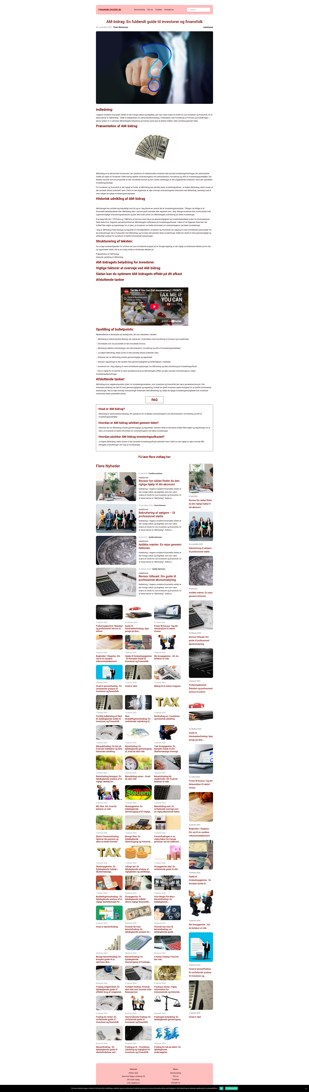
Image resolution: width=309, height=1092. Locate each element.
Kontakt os (169, 9)
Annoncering (139, 9)
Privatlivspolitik (231, 1088)
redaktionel (208, 27)
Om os (150, 9)
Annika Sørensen (155, 537)
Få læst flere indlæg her (154, 457)
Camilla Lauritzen (155, 473)
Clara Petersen (160, 505)
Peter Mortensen (120, 27)
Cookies (158, 9)
